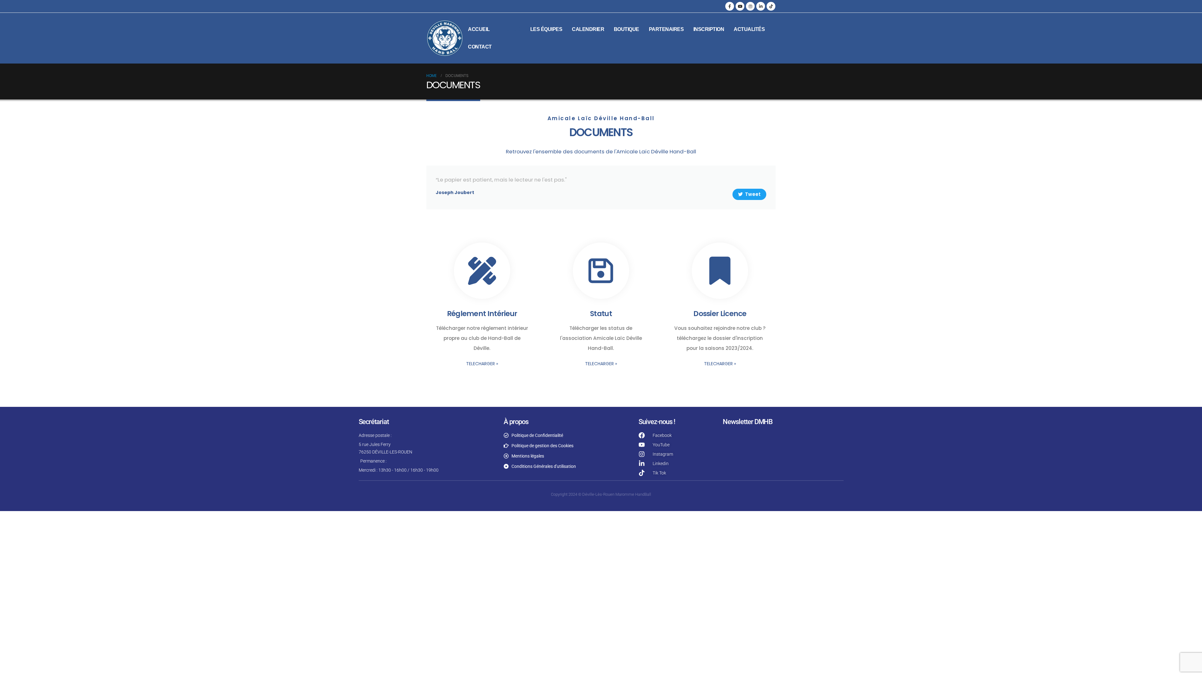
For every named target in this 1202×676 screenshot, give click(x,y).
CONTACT (480, 46)
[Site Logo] (444, 38)
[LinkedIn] (760, 6)
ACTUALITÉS (749, 29)
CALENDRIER (588, 29)
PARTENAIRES (666, 29)
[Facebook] (729, 6)
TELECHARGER (482, 364)
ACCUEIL (479, 29)
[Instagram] (750, 6)
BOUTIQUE (626, 29)
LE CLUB (510, 29)
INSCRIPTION (708, 29)
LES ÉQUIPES (546, 29)
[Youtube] (740, 6)
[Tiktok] (771, 6)
